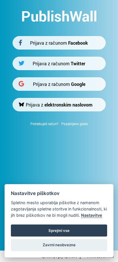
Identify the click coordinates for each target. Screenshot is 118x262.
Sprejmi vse (59, 230)
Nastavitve (91, 215)
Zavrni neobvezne (59, 245)
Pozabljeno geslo (74, 123)
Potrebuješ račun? (44, 123)
